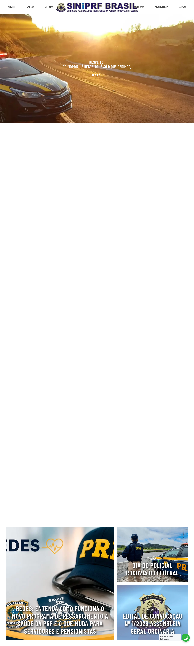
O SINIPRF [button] (11, 7)
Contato (182, 7)
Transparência (161, 7)
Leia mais (97, 74)
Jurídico (49, 7)
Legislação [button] (139, 7)
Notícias (30, 7)
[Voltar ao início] (97, 7)
